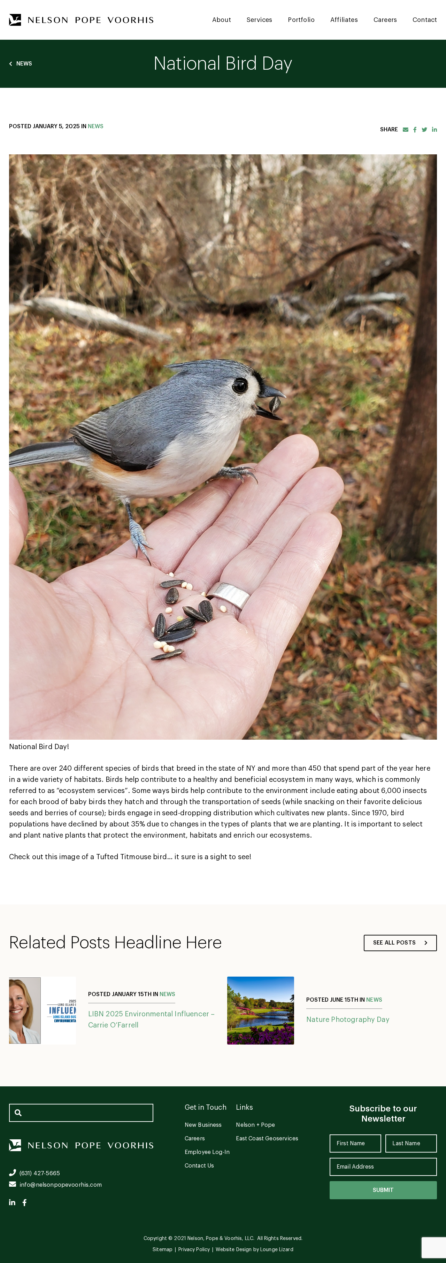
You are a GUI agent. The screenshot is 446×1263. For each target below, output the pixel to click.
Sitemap (162, 1249)
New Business (203, 1125)
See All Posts (394, 943)
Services (259, 20)
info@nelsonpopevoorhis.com (61, 1185)
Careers (385, 20)
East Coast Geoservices (267, 1138)
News (24, 64)
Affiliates (344, 20)
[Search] (18, 1113)
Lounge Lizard (276, 1249)
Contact (425, 20)
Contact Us (199, 1166)
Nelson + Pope (255, 1125)
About (221, 20)
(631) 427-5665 (40, 1173)
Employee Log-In (207, 1152)
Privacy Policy (194, 1249)
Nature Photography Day (348, 1019)
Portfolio (301, 20)
